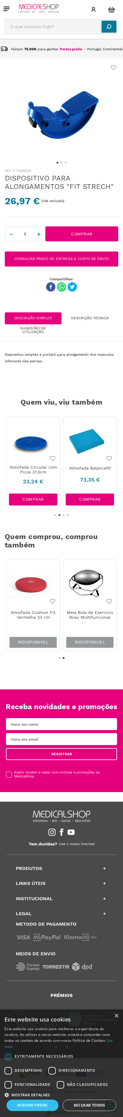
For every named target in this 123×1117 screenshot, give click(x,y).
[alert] (61, 1063)
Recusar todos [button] (89, 1105)
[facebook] (51, 287)
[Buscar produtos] (109, 27)
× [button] (116, 1016)
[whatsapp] (61, 287)
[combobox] (61, 26)
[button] (61, 1094)
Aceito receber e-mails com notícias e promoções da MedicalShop (56, 774)
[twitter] (72, 287)
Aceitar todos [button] (32, 1105)
